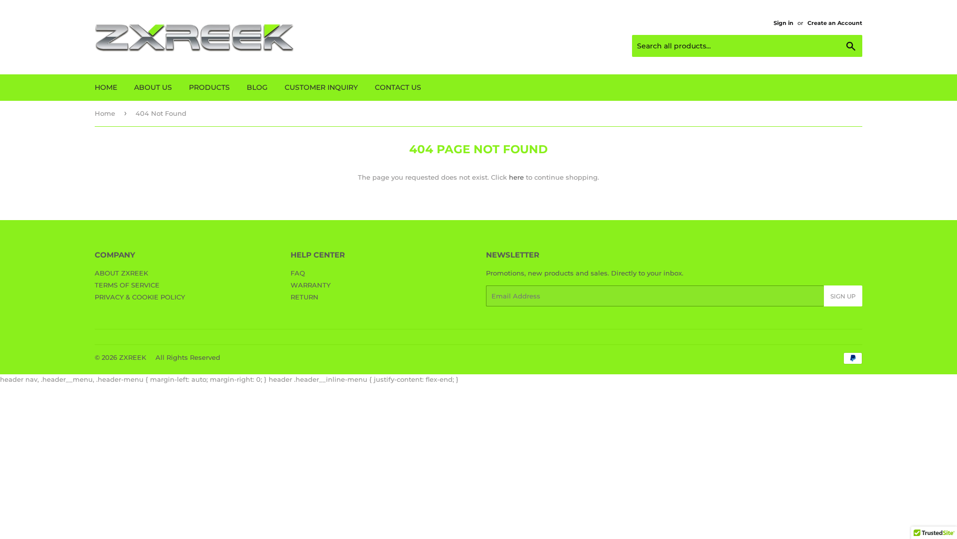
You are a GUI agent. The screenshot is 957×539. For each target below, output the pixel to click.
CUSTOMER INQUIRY (321, 87)
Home (105, 113)
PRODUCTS (209, 87)
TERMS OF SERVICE (127, 285)
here (516, 177)
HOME (106, 87)
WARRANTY (310, 285)
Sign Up (843, 296)
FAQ (298, 273)
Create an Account (834, 22)
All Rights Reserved (188, 357)
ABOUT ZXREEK (121, 273)
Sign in (784, 22)
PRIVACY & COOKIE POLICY (140, 297)
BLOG (257, 87)
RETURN (305, 297)
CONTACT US (398, 87)
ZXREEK (132, 357)
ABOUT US (153, 87)
